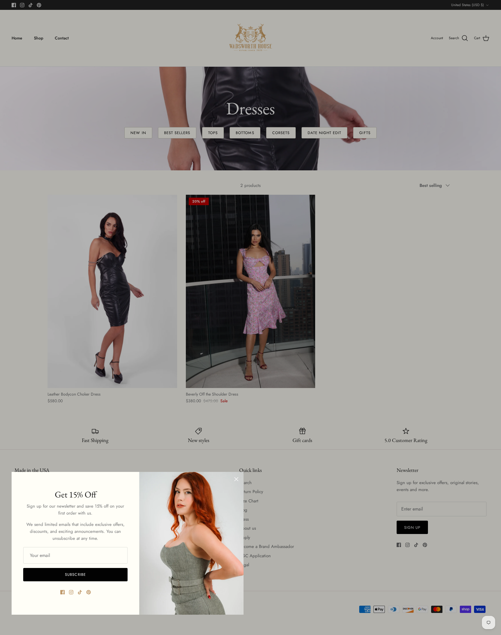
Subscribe (75, 574)
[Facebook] (62, 592)
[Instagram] (71, 592)
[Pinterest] (88, 592)
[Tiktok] (80, 592)
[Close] (236, 479)
